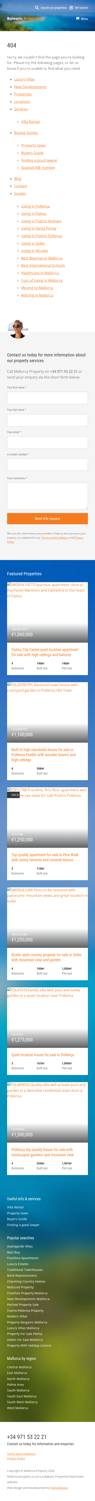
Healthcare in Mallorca (40, 273)
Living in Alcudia (34, 250)
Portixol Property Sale (23, 1304)
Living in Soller (33, 243)
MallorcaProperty (24, 19)
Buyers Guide (32, 152)
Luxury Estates (17, 1264)
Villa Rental (30, 121)
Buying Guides (26, 132)
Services (21, 109)
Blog (17, 178)
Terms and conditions (21, 1454)
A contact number (17, 454)
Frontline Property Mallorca (27, 1293)
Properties (23, 94)
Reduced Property (20, 1287)
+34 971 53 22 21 (27, 1437)
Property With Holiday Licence (29, 1345)
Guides (20, 193)
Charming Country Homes (26, 1281)
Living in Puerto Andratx (41, 221)
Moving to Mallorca (37, 287)
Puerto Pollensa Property (25, 1310)
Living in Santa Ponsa (38, 228)
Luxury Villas (24, 79)
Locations (22, 101)
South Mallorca (18, 1390)
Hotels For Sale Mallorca (25, 1340)
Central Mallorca (19, 1367)
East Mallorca (17, 1373)
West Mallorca (17, 1408)
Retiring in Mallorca (37, 295)
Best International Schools (43, 265)
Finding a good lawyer (39, 160)
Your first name (15, 387)
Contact (20, 186)
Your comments (16, 478)
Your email (13, 432)
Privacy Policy (16, 1458)
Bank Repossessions (22, 1275)
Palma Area (15, 1384)
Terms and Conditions (55, 537)
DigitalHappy (59, 1488)
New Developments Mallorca (28, 1299)
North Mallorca (18, 1379)
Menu (84, 19)
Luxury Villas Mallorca (23, 1328)
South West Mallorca (22, 1402)
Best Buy (13, 1252)
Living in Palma (33, 213)
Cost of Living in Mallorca (42, 280)
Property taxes (33, 145)
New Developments (30, 86)
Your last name (15, 409)
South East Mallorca (21, 1396)
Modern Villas (17, 1316)
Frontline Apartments (23, 1258)
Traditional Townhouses (25, 1270)
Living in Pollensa (35, 206)
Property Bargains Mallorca (27, 1322)
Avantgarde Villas (20, 1246)
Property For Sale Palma (24, 1334)
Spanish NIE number (38, 167)
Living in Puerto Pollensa (41, 235)
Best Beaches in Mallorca (42, 258)
